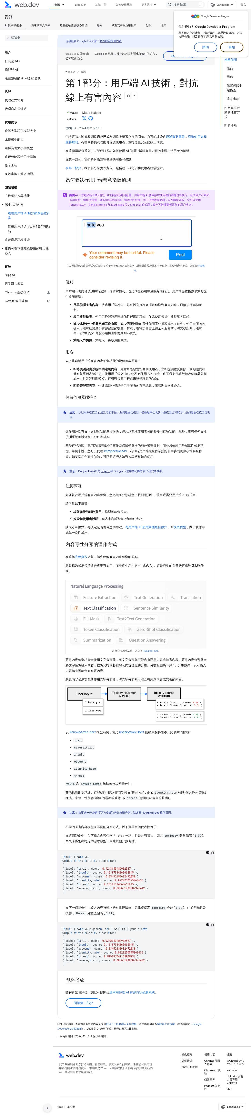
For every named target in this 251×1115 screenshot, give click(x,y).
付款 (148, 25)
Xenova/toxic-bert (82, 732)
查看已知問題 (189, 1067)
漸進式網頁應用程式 (124, 25)
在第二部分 (73, 168)
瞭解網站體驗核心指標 (73, 25)
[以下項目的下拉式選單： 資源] (65, 4)
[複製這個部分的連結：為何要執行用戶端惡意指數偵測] (134, 180)
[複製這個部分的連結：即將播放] (87, 980)
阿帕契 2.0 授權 (166, 1024)
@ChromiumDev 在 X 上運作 (236, 1062)
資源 (57, 4)
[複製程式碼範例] (212, 852)
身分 (99, 25)
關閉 (205, 47)
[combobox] (185, 4)
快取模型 (180, 527)
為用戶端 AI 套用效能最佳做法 (146, 527)
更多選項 (147, 4)
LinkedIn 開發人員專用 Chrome (235, 1079)
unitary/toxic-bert (131, 732)
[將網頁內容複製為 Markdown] (128, 95)
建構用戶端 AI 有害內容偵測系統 (132, 992)
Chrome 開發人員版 (212, 1062)
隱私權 (71, 1106)
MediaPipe (117, 204)
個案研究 (209, 1079)
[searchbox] (26, 38)
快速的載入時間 (40, 25)
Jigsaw (105, 471)
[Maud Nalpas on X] (84, 120)
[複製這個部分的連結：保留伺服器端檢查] (100, 397)
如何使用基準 (124, 4)
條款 (60, 1106)
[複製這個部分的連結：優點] (76, 282)
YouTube (232, 1070)
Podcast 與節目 (212, 1087)
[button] (26, 204)
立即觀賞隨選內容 (111, 41)
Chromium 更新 (212, 1071)
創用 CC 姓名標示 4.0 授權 (121, 1024)
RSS (229, 1089)
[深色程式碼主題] (207, 852)
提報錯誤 (186, 1060)
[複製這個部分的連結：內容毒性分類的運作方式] (120, 545)
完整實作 (81, 557)
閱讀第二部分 (83, 1003)
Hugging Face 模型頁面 (156, 812)
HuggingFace (150, 650)
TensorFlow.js (77, 204)
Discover (80, 4)
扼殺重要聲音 (175, 137)
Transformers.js (97, 204)
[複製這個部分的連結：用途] (76, 352)
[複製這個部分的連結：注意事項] (84, 486)
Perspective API (115, 451)
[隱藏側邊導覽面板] (47, 1108)
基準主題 (100, 4)
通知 (163, 25)
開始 (231, 47)
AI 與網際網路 (13, 25)
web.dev (70, 71)
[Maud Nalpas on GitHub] (90, 120)
